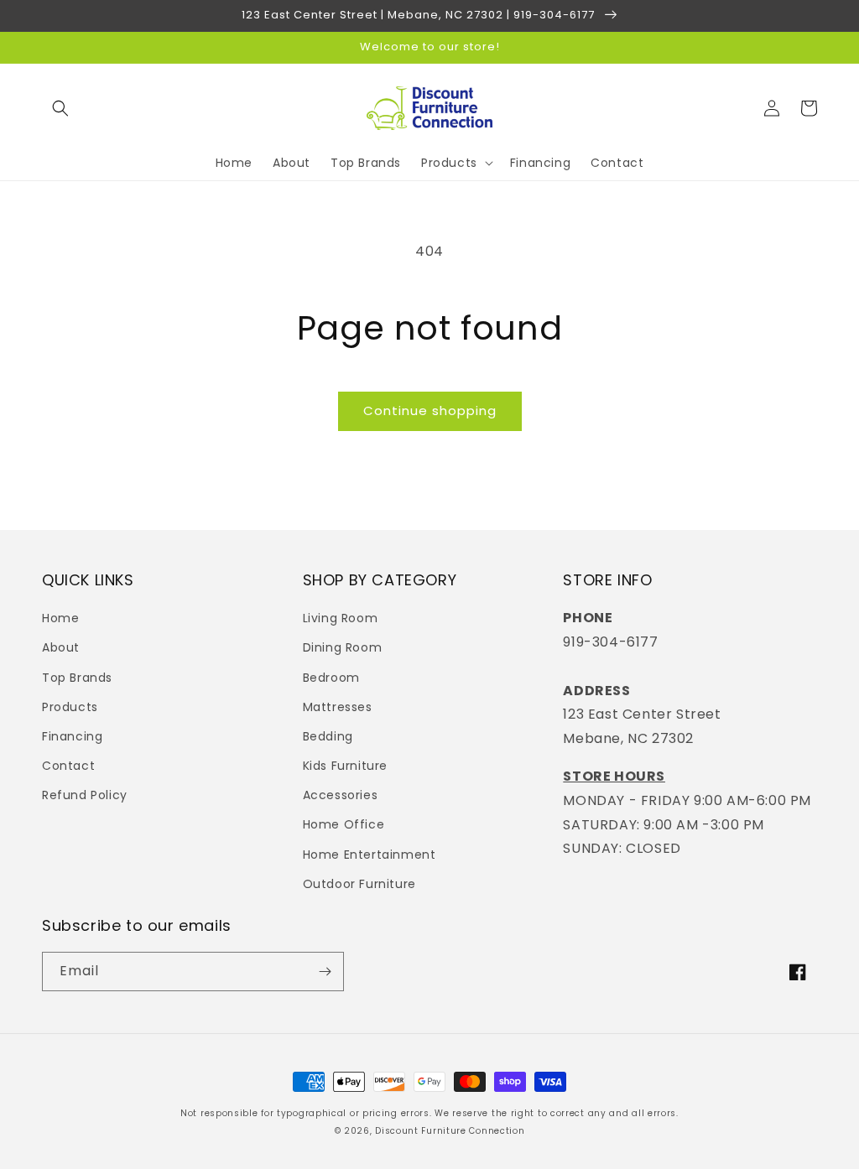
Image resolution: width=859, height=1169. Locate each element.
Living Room (340, 618)
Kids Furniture (345, 765)
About (61, 647)
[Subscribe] (324, 971)
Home (60, 618)
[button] (60, 108)
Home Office (344, 824)
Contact (68, 765)
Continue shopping (430, 410)
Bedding (328, 736)
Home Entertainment (369, 854)
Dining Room (343, 647)
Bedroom (331, 677)
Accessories (340, 795)
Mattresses (337, 707)
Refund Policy (85, 795)
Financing (72, 736)
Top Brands (77, 677)
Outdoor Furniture (359, 883)
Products (70, 707)
